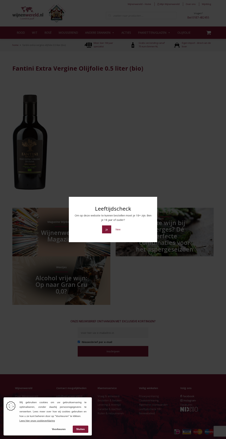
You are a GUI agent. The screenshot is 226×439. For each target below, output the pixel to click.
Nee (118, 229)
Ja (107, 229)
